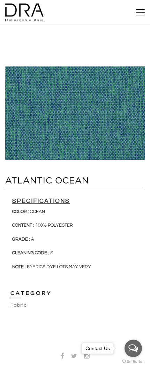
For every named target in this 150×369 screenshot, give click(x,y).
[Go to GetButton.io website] (133, 362)
